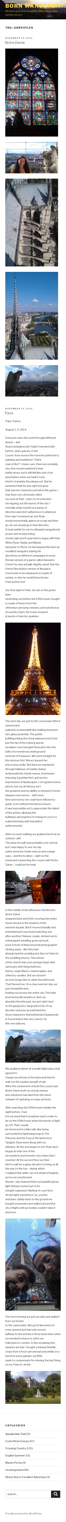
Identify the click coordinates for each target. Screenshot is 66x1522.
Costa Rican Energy (17, 1441)
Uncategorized (14, 1470)
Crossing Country (15, 1448)
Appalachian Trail (15, 1434)
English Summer (15, 1455)
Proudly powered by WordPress (23, 1513)
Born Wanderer (32, 6)
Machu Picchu (13, 1462)
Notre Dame (15, 42)
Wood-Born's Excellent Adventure (25, 1477)
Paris (9, 413)
